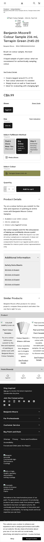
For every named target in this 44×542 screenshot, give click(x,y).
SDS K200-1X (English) (12, 270)
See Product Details (10, 72)
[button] (34, 3)
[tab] (18, 23)
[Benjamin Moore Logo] (22, 3)
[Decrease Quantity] (5, 189)
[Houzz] (34, 401)
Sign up (6, 391)
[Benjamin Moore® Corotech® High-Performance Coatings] (13, 459)
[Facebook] (4, 401)
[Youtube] (19, 401)
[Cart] (39, 3)
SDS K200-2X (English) (12, 279)
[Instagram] (9, 401)
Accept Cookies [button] (31, 538)
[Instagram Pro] (14, 401)
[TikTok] (9, 405)
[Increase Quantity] (13, 189)
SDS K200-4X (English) (12, 284)
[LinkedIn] (4, 405)
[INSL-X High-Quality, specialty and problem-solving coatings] (13, 474)
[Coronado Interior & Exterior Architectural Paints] (13, 488)
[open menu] (4, 3)
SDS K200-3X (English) (12, 275)
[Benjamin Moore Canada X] (29, 401)
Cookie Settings (34, 534)
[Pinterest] (24, 401)
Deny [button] (12, 538)
